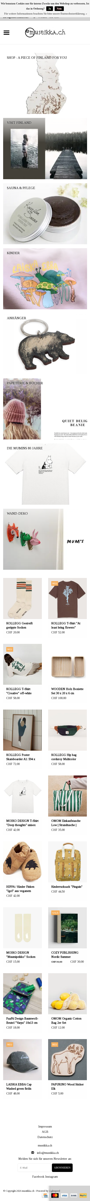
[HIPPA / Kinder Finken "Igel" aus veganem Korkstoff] (22, 861)
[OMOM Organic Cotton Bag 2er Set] (67, 993)
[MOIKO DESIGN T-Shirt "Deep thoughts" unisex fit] (22, 796)
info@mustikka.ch (48, 1152)
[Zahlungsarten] (45, 1195)
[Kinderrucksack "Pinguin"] (67, 861)
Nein (59, 8)
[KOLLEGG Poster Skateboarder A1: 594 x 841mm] (22, 730)
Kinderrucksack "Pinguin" (66, 886)
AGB (45, 1131)
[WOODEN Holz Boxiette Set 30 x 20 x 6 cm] (67, 664)
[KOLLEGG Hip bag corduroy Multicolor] (67, 730)
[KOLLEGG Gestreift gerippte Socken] (22, 598)
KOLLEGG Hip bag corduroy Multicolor (64, 757)
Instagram (51, 1176)
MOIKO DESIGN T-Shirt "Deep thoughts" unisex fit (22, 823)
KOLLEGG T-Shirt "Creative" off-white (19, 691)
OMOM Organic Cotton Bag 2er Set (66, 1020)
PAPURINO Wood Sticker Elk (67, 1086)
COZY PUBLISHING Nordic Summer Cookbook (64, 955)
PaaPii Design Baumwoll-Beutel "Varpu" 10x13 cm (22, 1020)
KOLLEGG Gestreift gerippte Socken (19, 625)
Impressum (45, 1126)
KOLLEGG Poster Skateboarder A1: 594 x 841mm (20, 757)
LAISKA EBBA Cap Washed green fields (19, 1086)
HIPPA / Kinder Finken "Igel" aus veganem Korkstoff (20, 889)
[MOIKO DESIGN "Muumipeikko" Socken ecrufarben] (22, 927)
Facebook (38, 1176)
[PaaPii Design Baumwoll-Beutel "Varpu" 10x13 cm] (22, 993)
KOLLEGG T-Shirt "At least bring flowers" (65, 625)
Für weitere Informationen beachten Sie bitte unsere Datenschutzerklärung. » (45, 13)
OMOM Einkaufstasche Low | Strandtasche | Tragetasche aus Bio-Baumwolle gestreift (66, 823)
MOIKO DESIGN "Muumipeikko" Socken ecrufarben (20, 955)
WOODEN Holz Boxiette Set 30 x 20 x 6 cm (67, 691)
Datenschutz (45, 1137)
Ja (49, 8)
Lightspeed (54, 1190)
